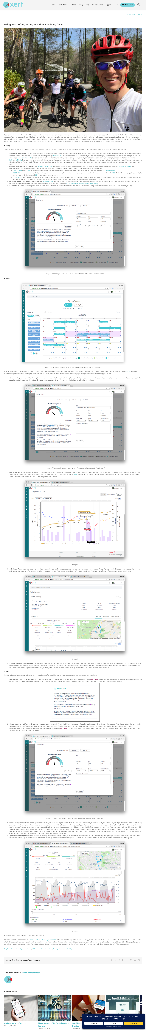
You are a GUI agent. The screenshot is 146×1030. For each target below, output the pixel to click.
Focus (128, 371)
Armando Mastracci (30, 973)
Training (55, 949)
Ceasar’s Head (110, 171)
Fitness (13, 949)
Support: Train (39, 949)
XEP (36, 175)
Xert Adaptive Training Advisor (68, 949)
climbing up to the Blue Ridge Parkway (42, 940)
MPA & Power (17, 171)
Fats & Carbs (17, 177)
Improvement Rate (25, 158)
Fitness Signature (125, 166)
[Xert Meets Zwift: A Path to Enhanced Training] (119, 996)
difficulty (19, 160)
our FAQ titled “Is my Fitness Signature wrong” (82, 183)
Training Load (58, 156)
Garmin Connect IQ (45, 166)
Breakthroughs (48, 181)
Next (138, 15)
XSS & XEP (17, 173)
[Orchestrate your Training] (27, 996)
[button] (138, 5)
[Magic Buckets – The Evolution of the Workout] (73, 996)
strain (10, 160)
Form (75, 474)
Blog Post (7, 949)
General (29, 949)
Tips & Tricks (48, 949)
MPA (28, 171)
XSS (113, 173)
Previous (132, 15)
